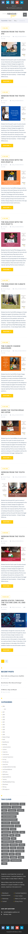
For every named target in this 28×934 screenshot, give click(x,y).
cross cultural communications (10, 813)
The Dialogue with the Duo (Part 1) (12, 223)
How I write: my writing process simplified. (12, 676)
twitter (11, 854)
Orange (13, 848)
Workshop (5, 857)
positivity (20, 848)
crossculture (15, 823)
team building (20, 851)
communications (6, 747)
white (18, 854)
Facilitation (5, 829)
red (12, 851)
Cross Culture (18, 896)
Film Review (5, 762)
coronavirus (12, 810)
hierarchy (5, 835)
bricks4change (6, 807)
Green (22, 832)
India (18, 835)
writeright (13, 857)
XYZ (5, 709)
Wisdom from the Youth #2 (13, 537)
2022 (3, 725)
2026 (3, 735)
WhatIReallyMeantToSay (8, 782)
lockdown (5, 845)
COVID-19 (20, 810)
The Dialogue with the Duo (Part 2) (12, 160)
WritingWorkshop (16, 860)
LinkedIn (19, 842)
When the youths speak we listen (12, 411)
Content (4, 750)
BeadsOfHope (14, 804)
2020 (16, 37)
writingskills (5, 860)
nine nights (5, 848)
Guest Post (5, 764)
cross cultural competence (9, 816)
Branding (4, 745)
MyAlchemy (5, 774)
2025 (3, 732)
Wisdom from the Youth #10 (13, 32)
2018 (3, 715)
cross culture (6, 823)
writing (21, 857)
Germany (15, 832)
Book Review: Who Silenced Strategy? (11, 683)
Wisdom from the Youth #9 (13, 96)
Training (4, 779)
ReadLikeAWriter (6, 777)
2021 (3, 722)
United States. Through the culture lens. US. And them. (13, 602)
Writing (4, 787)
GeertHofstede (6, 832)
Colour (4, 810)
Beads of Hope (6, 737)
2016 (3, 706)
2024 (3, 730)
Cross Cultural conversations (9, 820)
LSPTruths (4, 772)
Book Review (5, 742)
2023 (3, 727)
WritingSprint (5, 789)
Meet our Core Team (20, 899)
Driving (4, 760)
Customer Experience (7, 757)
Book (3, 740)
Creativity (4, 752)
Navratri (22, 845)
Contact (4, 901)
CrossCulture (18, 607)
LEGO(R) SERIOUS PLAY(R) (9, 767)
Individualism (6, 838)
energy (17, 826)
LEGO (13, 838)
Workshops (5, 784)
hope (12, 835)
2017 (3, 712)
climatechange (16, 807)
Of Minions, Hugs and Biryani (9, 690)
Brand (22, 804)
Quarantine (5, 851)
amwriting (5, 804)
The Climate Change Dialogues (10, 347)
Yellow (4, 863)
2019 (3, 717)
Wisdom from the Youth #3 (13, 473)
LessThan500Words (7, 769)
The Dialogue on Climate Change (13, 285)
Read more (6, 81)
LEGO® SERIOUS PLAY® (8, 842)
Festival (13, 829)
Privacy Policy (19, 901)
